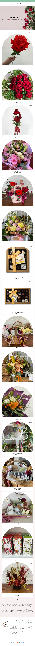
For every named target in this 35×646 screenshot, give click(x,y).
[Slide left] (16, 615)
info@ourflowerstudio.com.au (23, 622)
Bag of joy (17, 206)
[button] (2, 4)
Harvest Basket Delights (17, 347)
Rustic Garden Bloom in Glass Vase (17, 382)
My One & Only (17, 65)
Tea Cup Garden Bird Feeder (17, 453)
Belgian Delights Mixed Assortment (17, 312)
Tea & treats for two (17, 523)
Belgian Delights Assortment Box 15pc (17, 277)
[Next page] (20, 600)
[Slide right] (19, 615)
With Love (17, 136)
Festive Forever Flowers (17, 594)
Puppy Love (17, 101)
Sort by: (19, 32)
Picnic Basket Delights (17, 488)
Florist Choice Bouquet (17, 171)
